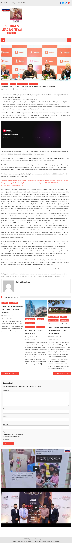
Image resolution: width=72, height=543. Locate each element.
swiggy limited (60, 276)
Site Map (57, 541)
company (26, 274)
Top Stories (33, 84)
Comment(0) (30, 89)
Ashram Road (18, 274)
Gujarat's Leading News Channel (12, 29)
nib (13, 276)
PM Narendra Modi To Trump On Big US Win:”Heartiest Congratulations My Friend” (62, 373)
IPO (11, 276)
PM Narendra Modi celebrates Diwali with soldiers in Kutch (11, 373)
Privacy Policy (37, 541)
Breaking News (30, 319)
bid (23, 274)
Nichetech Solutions (7, 318)
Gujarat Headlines (19, 89)
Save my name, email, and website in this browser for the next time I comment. (13, 436)
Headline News (22, 84)
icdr (64, 274)
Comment (6, 391)
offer (23, 276)
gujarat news (51, 274)
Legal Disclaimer (47, 541)
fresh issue (40, 274)
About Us (20, 541)
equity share (33, 274)
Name (5, 409)
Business (5, 84)
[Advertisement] (47, 22)
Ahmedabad (10, 274)
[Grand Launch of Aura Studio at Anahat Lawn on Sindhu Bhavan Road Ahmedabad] (35, 468)
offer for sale (28, 276)
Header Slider (30, 323)
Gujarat (13, 84)
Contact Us (28, 541)
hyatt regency (59, 274)
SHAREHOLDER (52, 276)
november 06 (17, 276)
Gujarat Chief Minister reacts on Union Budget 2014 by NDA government (12, 309)
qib (43, 276)
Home (14, 541)
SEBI (46, 276)
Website (5, 424)
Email (5, 417)
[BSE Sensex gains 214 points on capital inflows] (36, 308)
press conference (37, 276)
